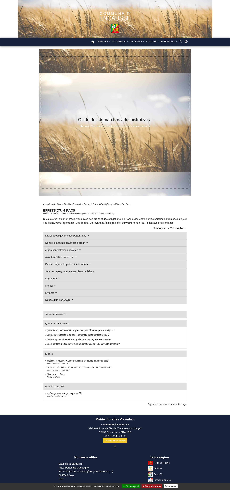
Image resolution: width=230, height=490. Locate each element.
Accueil (85, 126)
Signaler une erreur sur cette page (167, 404)
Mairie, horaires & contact (115, 419)
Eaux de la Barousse (71, 463)
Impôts (49, 285)
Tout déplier (178, 228)
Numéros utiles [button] (168, 41)
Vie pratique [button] (136, 41)
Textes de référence (55, 314)
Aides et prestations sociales (62, 250)
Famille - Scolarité (73, 204)
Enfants (50, 292)
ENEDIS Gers (66, 475)
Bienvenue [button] (102, 41)
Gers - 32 (158, 474)
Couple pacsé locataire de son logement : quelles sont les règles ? (78, 335)
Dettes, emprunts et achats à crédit (65, 242)
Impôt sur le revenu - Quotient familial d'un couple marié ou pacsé (77, 361)
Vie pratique (98, 126)
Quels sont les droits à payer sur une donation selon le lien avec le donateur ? (83, 344)
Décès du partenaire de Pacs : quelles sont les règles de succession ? (80, 339)
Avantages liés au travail (59, 257)
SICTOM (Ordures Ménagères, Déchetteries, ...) (86, 471)
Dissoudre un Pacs (56, 374)
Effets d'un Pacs (122, 204)
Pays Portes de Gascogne (74, 467)
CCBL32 (158, 468)
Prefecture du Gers (162, 480)
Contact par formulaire (115, 440)
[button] (92, 42)
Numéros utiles (85, 457)
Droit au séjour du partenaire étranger (67, 264)
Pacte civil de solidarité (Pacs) (98, 204)
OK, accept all (132, 486)
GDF (61, 479)
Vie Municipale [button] (119, 41)
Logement (51, 278)
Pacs (72, 219)
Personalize (170, 486)
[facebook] (115, 446)
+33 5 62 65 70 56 (115, 436)
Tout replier (162, 228)
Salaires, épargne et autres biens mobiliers (70, 271)
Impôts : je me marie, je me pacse (64, 393)
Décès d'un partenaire (58, 299)
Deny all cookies (153, 486)
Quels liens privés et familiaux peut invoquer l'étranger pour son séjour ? (80, 330)
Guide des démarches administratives (128, 126)
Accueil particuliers (52, 204)
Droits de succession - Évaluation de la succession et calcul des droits (80, 367)
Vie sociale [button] (151, 41)
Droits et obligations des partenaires (66, 235)
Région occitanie (162, 463)
